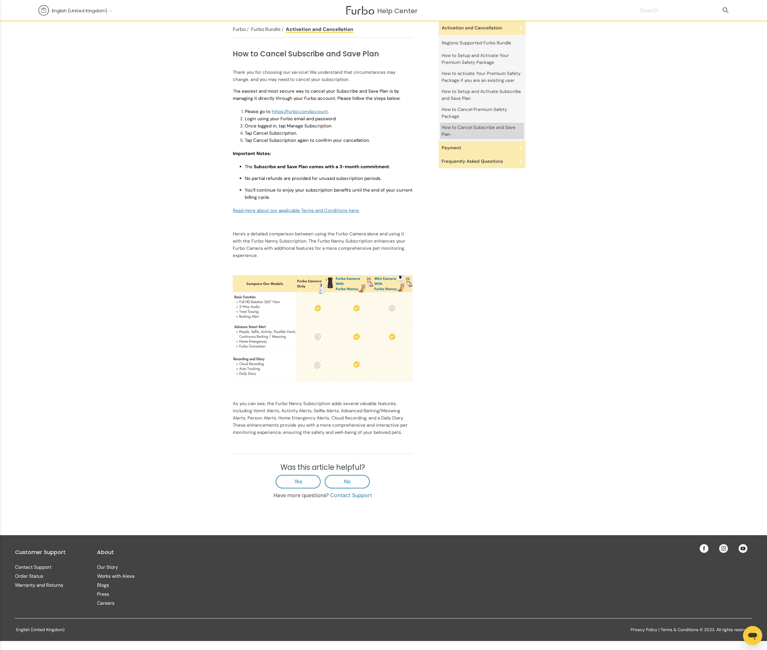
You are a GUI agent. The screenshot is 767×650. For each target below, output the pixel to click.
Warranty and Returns (39, 585)
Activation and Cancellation (319, 29)
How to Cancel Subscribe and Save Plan (478, 130)
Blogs (103, 585)
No (347, 481)
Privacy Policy (644, 629)
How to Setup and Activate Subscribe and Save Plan (481, 94)
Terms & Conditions (679, 629)
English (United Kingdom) (80, 10)
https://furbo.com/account (300, 112)
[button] (482, 28)
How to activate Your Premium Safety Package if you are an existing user (481, 76)
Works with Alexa (116, 576)
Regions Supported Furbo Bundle (476, 43)
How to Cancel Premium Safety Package (474, 112)
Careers (105, 603)
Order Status (29, 576)
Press (103, 594)
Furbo (239, 29)
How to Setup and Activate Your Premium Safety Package (475, 58)
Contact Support (351, 495)
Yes (298, 481)
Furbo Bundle (265, 29)
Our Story (107, 567)
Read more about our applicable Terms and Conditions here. (296, 210)
